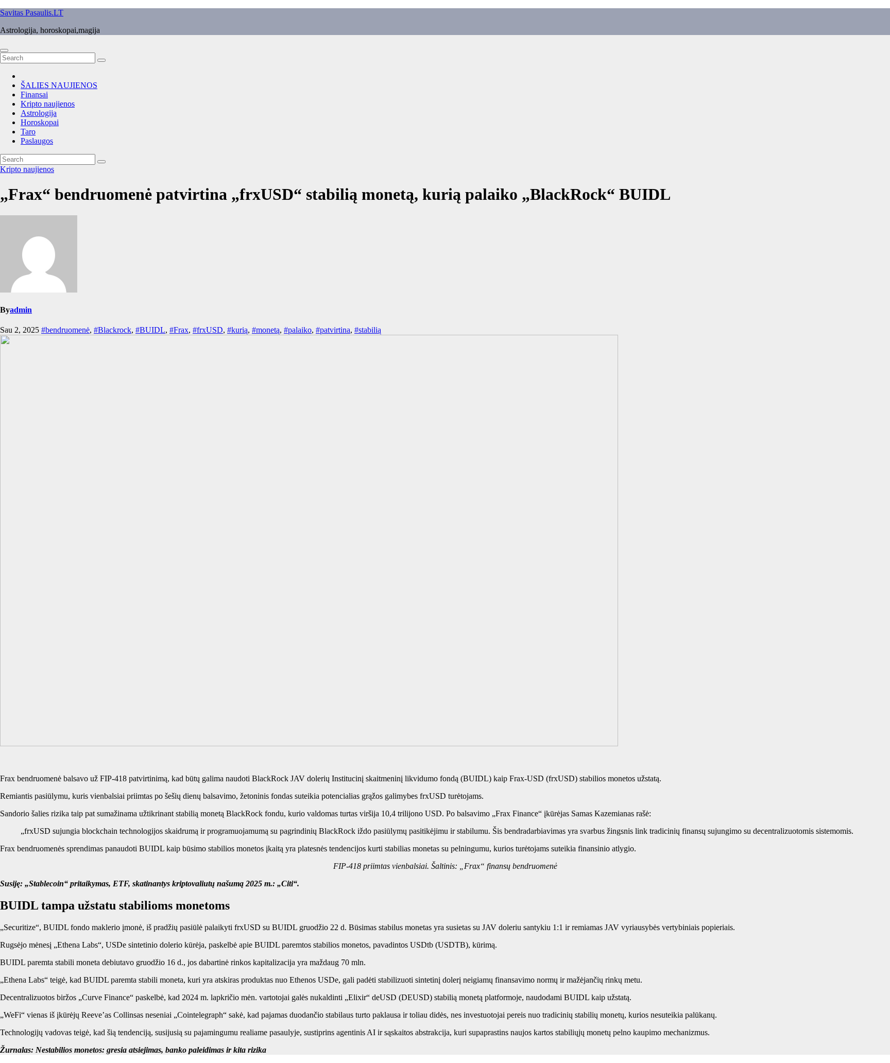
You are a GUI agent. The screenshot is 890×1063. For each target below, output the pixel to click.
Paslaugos (37, 140)
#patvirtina (333, 329)
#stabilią (367, 329)
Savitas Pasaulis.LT (31, 12)
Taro (28, 131)
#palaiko (298, 329)
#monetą (266, 329)
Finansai (34, 94)
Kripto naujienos (48, 103)
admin (21, 309)
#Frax (179, 329)
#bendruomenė (65, 329)
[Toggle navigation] (4, 50)
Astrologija (39, 113)
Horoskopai (40, 122)
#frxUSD (208, 329)
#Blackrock (112, 329)
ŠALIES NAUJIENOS (59, 85)
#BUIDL (150, 329)
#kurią (237, 329)
